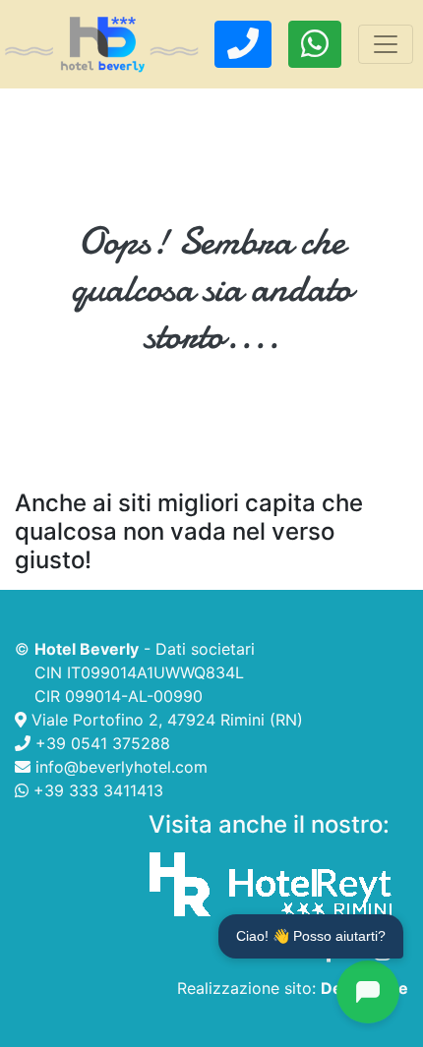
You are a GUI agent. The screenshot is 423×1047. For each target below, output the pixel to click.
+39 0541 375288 (100, 743)
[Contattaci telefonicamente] (243, 44)
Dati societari (205, 649)
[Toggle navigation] (385, 44)
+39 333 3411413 (96, 790)
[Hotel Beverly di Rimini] (102, 44)
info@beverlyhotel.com (119, 767)
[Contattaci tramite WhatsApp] (314, 44)
